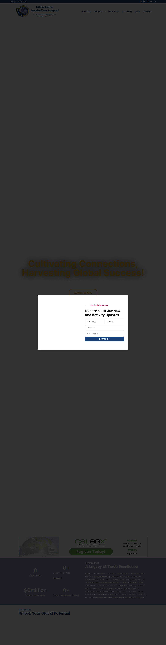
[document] (83, 322)
